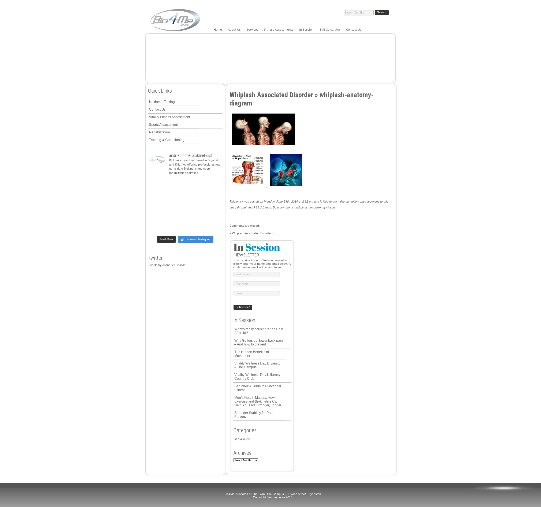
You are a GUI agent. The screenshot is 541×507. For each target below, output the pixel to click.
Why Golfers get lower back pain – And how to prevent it (258, 342)
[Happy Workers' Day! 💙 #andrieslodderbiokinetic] (176, 227)
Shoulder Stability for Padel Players (254, 414)
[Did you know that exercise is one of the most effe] (194, 216)
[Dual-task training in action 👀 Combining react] (213, 216)
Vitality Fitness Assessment (169, 117)
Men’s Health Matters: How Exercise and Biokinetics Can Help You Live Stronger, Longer (257, 401)
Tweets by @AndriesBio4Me (167, 265)
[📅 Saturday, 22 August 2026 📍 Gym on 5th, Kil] (176, 194)
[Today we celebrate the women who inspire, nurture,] (158, 227)
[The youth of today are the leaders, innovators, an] (213, 205)
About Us (234, 29)
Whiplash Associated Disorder (271, 95)
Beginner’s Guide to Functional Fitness (257, 388)
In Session (306, 29)
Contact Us (353, 29)
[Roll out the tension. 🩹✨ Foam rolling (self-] (176, 216)
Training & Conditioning (166, 140)
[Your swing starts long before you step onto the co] (213, 227)
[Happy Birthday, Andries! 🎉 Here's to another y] (158, 205)
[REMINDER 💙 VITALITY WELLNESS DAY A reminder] (176, 183)
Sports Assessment (163, 124)
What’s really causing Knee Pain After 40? (258, 331)
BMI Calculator (330, 29)
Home (218, 29)
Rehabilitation (159, 132)
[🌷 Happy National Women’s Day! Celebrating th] (213, 183)
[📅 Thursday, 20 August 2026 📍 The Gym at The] (194, 194)
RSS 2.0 (258, 207)
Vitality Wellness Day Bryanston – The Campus (258, 365)
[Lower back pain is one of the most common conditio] (158, 216)
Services (252, 29)
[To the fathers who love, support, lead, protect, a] (194, 205)
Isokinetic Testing (162, 102)
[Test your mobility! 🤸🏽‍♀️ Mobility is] (176, 205)
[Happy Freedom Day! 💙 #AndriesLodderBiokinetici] (194, 227)
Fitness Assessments (278, 29)
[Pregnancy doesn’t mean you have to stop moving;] (158, 183)
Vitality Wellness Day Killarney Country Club (257, 376)
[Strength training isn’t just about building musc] (194, 183)
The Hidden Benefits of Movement (251, 354)
